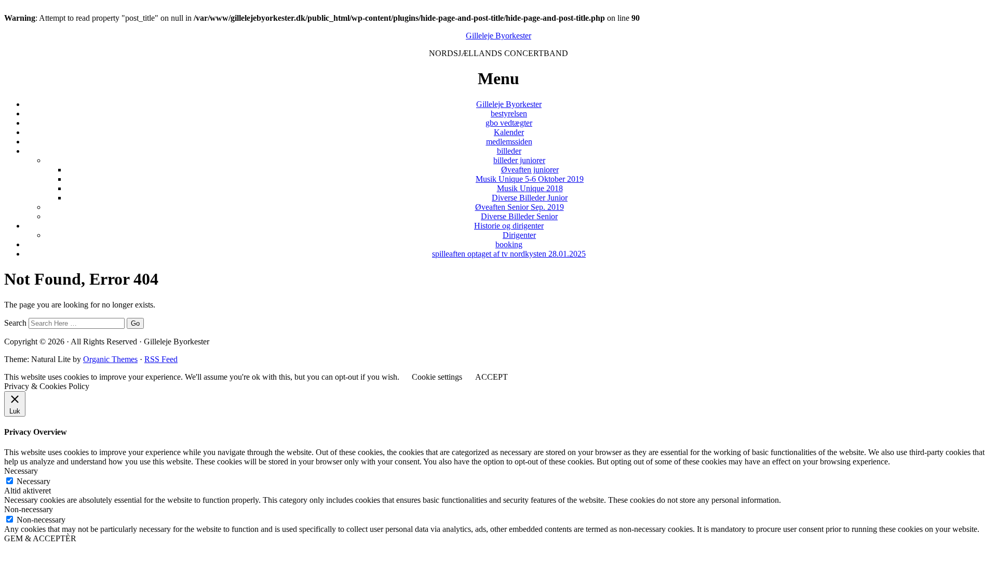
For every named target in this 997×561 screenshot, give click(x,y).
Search (15, 322)
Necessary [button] (21, 470)
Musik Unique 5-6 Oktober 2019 (530, 179)
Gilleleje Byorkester (498, 35)
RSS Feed (161, 359)
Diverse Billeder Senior (519, 216)
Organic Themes (110, 359)
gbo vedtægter (509, 122)
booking (508, 244)
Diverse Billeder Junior (530, 197)
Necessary (33, 481)
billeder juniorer (519, 160)
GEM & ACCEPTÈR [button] (40, 538)
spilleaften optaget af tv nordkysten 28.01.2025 (509, 253)
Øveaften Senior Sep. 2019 (519, 207)
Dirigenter (519, 235)
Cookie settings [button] (437, 376)
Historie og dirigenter (509, 225)
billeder (509, 150)
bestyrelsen (509, 113)
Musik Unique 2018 (530, 188)
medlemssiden (509, 141)
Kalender (509, 132)
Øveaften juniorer (530, 169)
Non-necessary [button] (28, 509)
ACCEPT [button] (491, 376)
